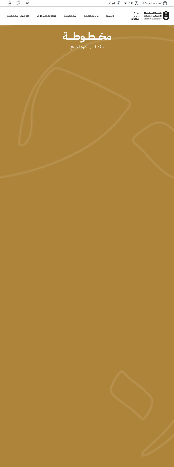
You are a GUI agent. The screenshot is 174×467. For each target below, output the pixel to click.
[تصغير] (10, 3)
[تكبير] (18, 3)
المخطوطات (70, 15)
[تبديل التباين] (27, 3)
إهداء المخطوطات (46, 15)
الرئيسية (110, 15)
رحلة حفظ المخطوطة (18, 15)
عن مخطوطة (91, 15)
